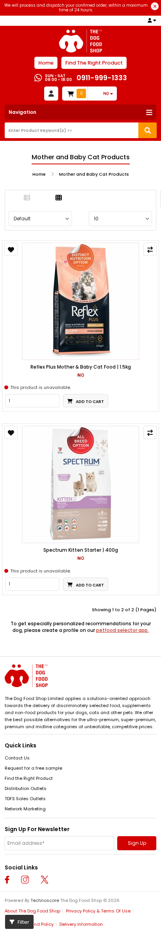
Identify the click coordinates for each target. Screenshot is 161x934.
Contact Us (17, 758)
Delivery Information (81, 924)
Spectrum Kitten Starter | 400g (80, 550)
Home (46, 63)
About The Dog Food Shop (32, 911)
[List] (27, 198)
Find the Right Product (29, 778)
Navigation (22, 112)
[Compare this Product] (150, 249)
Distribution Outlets (26, 788)
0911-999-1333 (102, 78)
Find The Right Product (94, 63)
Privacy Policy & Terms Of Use (98, 911)
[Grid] (59, 198)
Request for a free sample (33, 768)
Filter (22, 922)
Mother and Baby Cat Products (94, 174)
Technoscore (44, 900)
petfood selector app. (122, 630)
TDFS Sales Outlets (25, 798)
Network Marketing (25, 809)
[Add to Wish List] (11, 249)
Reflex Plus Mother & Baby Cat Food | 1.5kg (80, 367)
